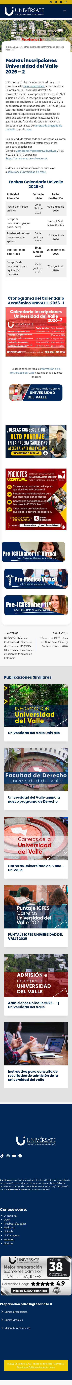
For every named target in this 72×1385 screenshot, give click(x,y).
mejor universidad (34, 86)
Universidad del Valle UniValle (34, 733)
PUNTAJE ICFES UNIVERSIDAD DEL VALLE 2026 (35, 936)
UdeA (7, 1219)
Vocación (9, 1239)
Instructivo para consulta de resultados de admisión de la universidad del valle (33, 1075)
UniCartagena (11, 1235)
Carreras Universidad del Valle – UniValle (36, 868)
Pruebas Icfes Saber (15, 1223)
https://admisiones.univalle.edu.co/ (26, 158)
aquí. (29, 129)
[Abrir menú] (65, 11)
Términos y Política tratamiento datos (36, 1367)
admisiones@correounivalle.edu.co (36, 150)
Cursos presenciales (16, 1311)
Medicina (9, 1227)
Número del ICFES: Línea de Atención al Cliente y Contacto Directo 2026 (54, 640)
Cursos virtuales (14, 1319)
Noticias (8, 1243)
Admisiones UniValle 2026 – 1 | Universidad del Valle (33, 1005)
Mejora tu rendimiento (17, 1328)
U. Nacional (10, 1215)
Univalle (10, 55)
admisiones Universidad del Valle (26, 171)
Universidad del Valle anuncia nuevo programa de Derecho (34, 799)
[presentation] (36, 705)
